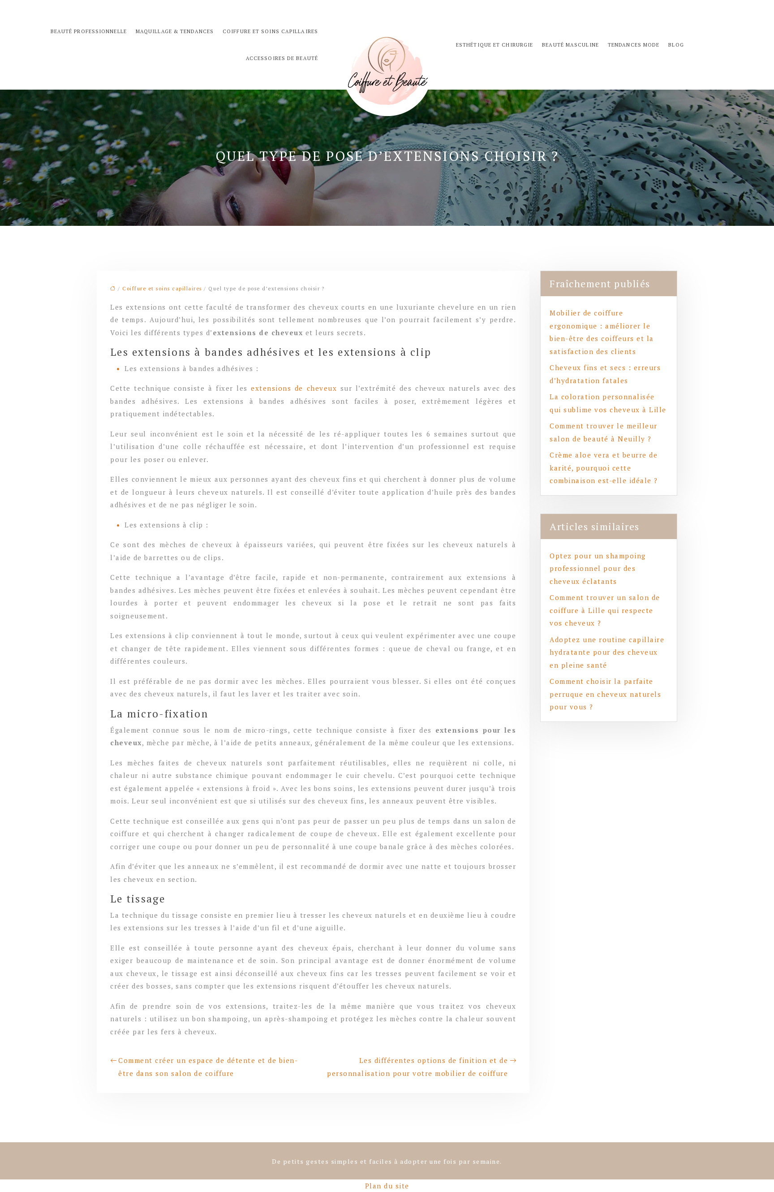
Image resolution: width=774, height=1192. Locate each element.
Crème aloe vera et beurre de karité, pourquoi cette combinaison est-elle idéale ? (604, 467)
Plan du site (387, 1185)
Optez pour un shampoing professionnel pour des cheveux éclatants (598, 568)
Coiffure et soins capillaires (270, 31)
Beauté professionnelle (89, 31)
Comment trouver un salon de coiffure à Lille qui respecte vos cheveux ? (605, 610)
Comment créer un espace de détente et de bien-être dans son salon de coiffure (208, 1067)
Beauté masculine (570, 45)
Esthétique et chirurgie (494, 45)
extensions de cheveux (294, 388)
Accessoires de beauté (282, 58)
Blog (676, 45)
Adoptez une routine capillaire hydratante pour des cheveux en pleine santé (607, 652)
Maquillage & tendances (175, 31)
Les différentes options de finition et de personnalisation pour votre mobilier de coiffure (417, 1067)
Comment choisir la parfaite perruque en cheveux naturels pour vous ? (605, 694)
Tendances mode (633, 45)
